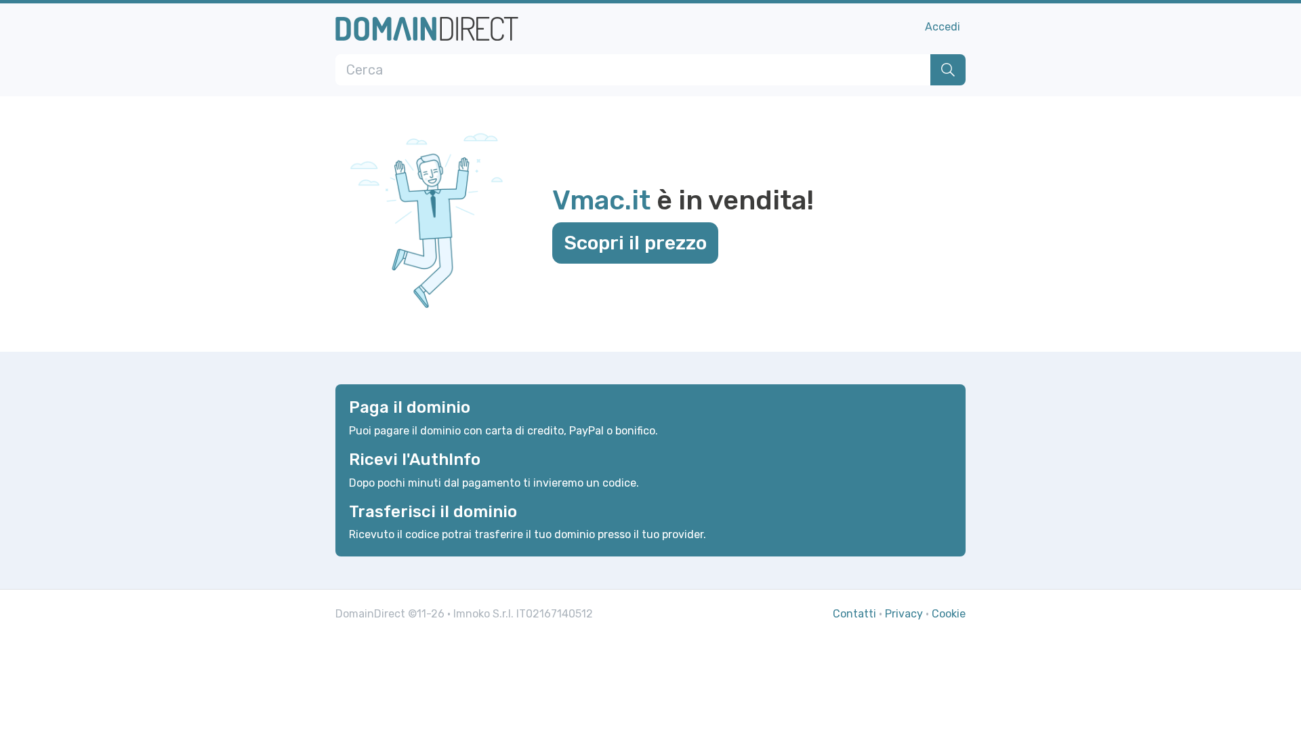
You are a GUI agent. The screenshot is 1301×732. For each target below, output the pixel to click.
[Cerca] (948, 69)
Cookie (949, 613)
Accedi (942, 26)
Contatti (854, 613)
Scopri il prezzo (635, 242)
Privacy (904, 613)
